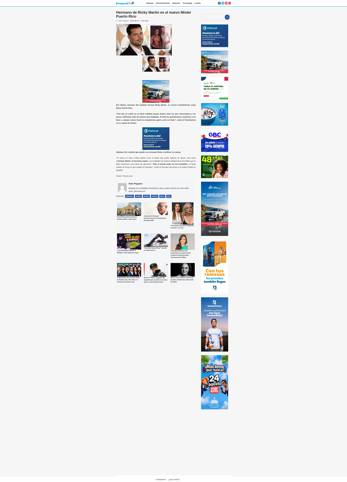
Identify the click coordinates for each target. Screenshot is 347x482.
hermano (129, 196)
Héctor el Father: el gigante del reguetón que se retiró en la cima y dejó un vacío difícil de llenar (155, 280)
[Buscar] (227, 17)
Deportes (176, 3)
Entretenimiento (163, 3)
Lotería (198, 3)
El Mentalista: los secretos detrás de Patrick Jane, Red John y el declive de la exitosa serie (128, 280)
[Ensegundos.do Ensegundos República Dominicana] (125, 3)
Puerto (154, 196)
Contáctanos (161, 479)
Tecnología (187, 3)
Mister (146, 196)
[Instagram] (229, 3)
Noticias (149, 3)
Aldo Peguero (123, 21)
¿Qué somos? (174, 479)
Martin (138, 196)
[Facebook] (219, 3)
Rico (169, 196)
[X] (222, 3)
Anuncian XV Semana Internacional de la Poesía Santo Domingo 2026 (155, 218)
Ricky (162, 196)
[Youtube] (226, 3)
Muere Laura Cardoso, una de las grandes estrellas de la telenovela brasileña (182, 280)
